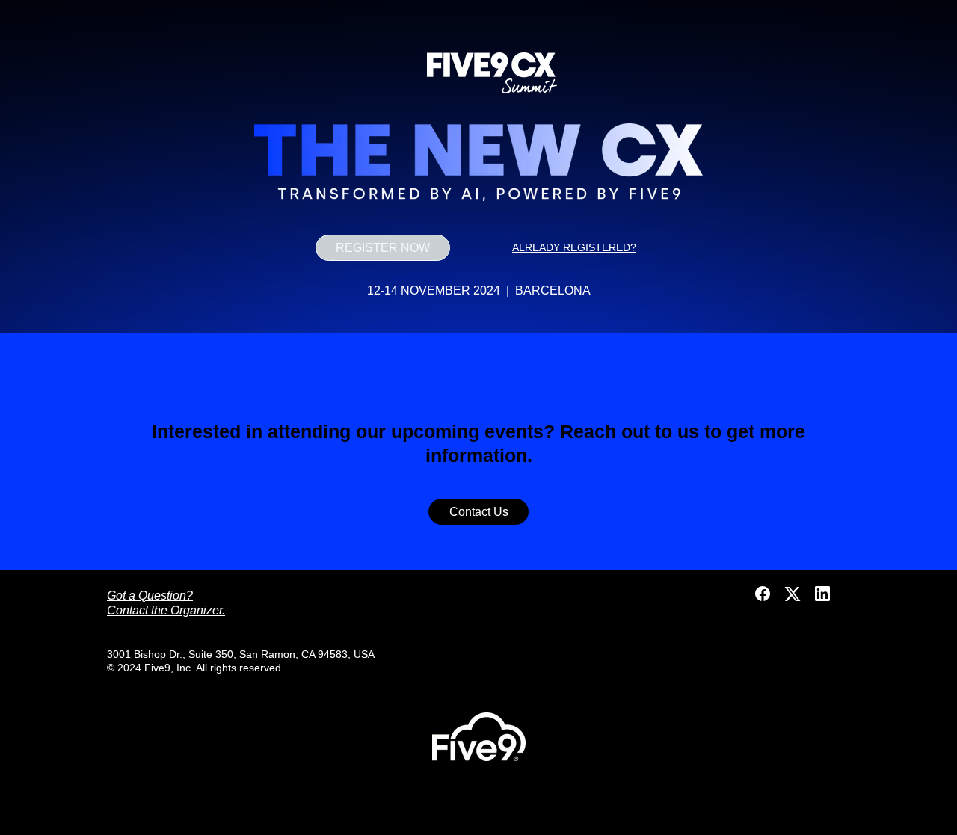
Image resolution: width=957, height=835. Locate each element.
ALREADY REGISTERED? (574, 247)
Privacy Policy (478, 815)
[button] (764, 598)
